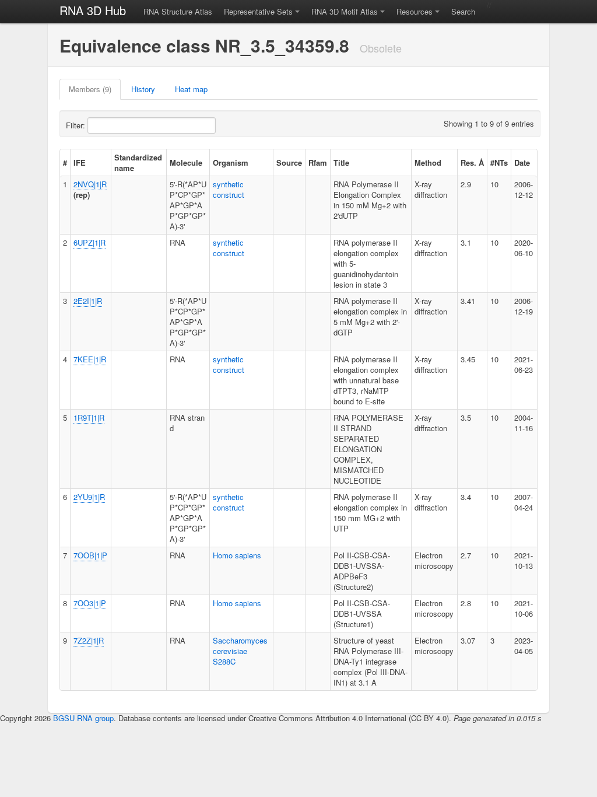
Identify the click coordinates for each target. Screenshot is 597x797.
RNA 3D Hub (92, 10)
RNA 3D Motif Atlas (344, 11)
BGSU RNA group (83, 717)
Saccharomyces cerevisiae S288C (240, 651)
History (143, 89)
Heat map (191, 89)
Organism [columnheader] (230, 162)
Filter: (76, 125)
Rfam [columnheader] (317, 162)
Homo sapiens (237, 555)
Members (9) (90, 89)
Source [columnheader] (289, 162)
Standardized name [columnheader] (138, 162)
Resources (414, 11)
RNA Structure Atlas (177, 11)
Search (463, 11)
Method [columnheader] (428, 162)
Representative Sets (258, 11)
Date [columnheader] (522, 162)
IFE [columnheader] (79, 162)
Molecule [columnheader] (186, 162)
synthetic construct (228, 189)
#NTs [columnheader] (499, 162)
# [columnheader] (65, 162)
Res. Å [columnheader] (472, 162)
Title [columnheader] (341, 162)
